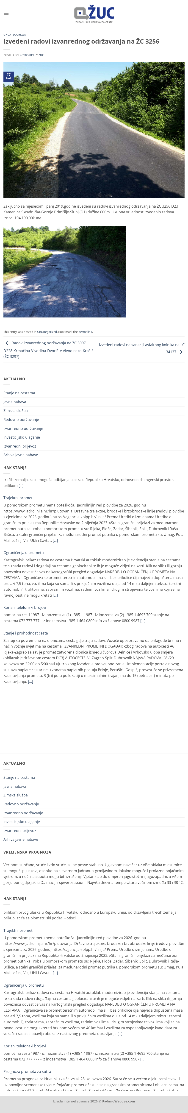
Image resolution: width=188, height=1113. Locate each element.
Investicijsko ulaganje (21, 437)
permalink (85, 332)
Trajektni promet (18, 480)
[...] (55, 523)
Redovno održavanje (21, 419)
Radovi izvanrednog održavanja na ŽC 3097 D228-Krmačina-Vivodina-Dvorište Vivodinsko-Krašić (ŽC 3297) (48, 350)
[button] (6, 13)
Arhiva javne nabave (20, 454)
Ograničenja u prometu (23, 535)
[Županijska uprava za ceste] (94, 13)
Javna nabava (14, 401)
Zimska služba (15, 410)
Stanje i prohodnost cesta (25, 615)
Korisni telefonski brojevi (24, 590)
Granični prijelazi (18, 676)
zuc (41, 55)
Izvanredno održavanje (23, 428)
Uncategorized (14, 34)
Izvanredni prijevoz (19, 446)
